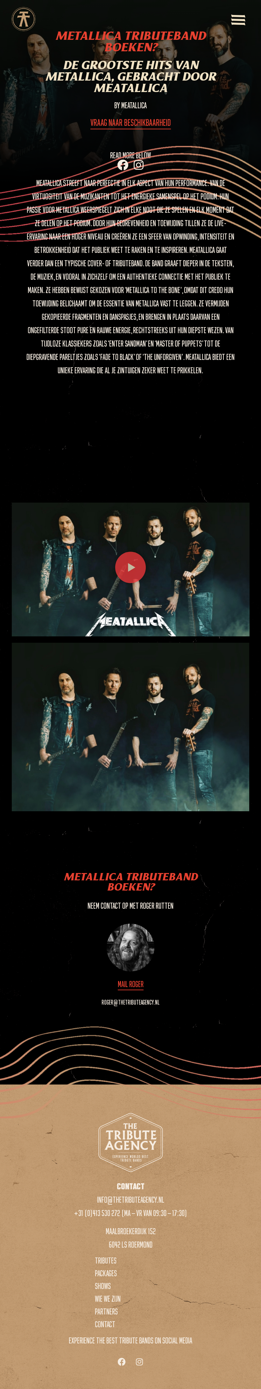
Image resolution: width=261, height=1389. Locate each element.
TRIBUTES (105, 1261)
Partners (106, 1312)
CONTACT (105, 1324)
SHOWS (103, 1286)
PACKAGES (106, 1274)
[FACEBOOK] (122, 164)
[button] (130, 570)
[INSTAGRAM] (138, 164)
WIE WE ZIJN (108, 1299)
